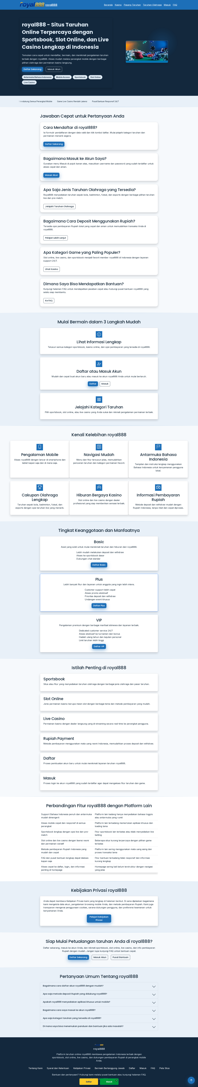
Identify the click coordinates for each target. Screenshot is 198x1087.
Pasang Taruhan (132, 4)
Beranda (108, 4)
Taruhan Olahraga (152, 4)
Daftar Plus (99, 605)
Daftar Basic (99, 564)
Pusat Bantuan (120, 957)
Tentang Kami (35, 1068)
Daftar (92, 383)
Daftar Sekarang (32, 69)
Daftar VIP (99, 646)
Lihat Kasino (51, 269)
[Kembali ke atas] (191, 1080)
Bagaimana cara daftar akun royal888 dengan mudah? (73, 985)
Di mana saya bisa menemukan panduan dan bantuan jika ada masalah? (83, 1026)
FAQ (175, 4)
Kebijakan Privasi (81, 1068)
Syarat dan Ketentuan (58, 1068)
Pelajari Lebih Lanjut (55, 237)
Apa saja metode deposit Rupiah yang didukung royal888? (75, 993)
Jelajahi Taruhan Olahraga (59, 206)
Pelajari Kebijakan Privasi (99, 918)
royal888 (51, 5)
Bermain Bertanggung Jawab (110, 1068)
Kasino (118, 4)
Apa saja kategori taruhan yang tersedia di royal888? (72, 1018)
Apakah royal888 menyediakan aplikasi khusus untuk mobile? (76, 1001)
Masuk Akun (54, 69)
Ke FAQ (49, 300)
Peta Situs (164, 1068)
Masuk (167, 4)
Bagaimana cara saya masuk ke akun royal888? (69, 1010)
